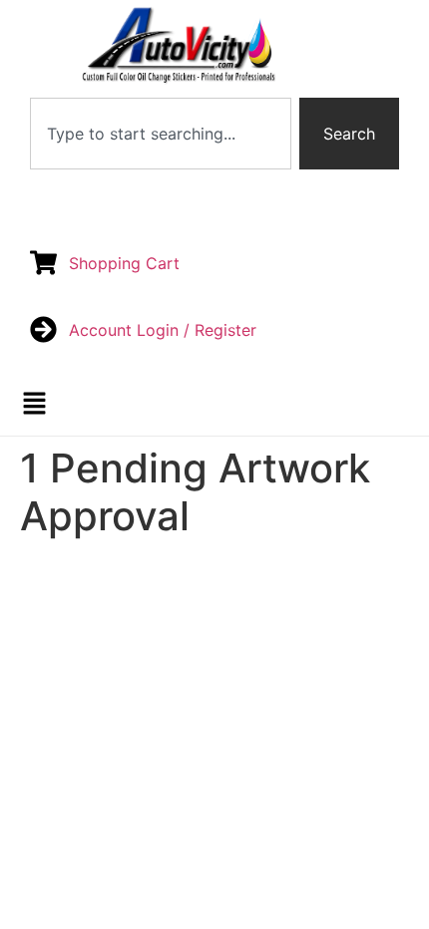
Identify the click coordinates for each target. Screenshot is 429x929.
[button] (35, 404)
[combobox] (160, 133)
